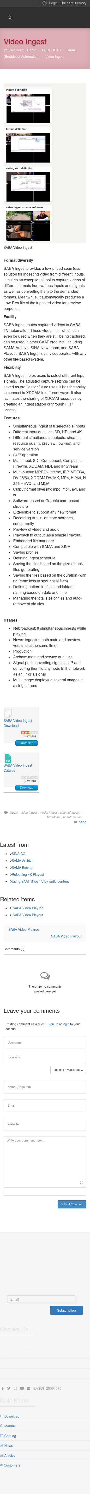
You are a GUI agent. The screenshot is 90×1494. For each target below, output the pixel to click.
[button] (49, 2)
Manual (9, 1426)
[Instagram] (15, 1388)
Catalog (9, 1435)
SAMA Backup (22, 867)
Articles (9, 1455)
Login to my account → (68, 1070)
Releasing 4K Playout (28, 874)
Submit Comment (72, 1204)
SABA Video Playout (28, 914)
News (8, 1445)
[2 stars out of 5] (24, 732)
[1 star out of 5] (22, 732)
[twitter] (9, 1388)
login (66, 1024)
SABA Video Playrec (28, 907)
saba (82, 821)
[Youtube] (22, 1388)
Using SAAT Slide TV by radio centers (40, 881)
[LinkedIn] (28, 1388)
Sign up (53, 1024)
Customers (11, 1465)
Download (26, 743)
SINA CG (18, 853)
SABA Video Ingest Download (18, 723)
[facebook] (3, 1388)
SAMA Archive (22, 860)
